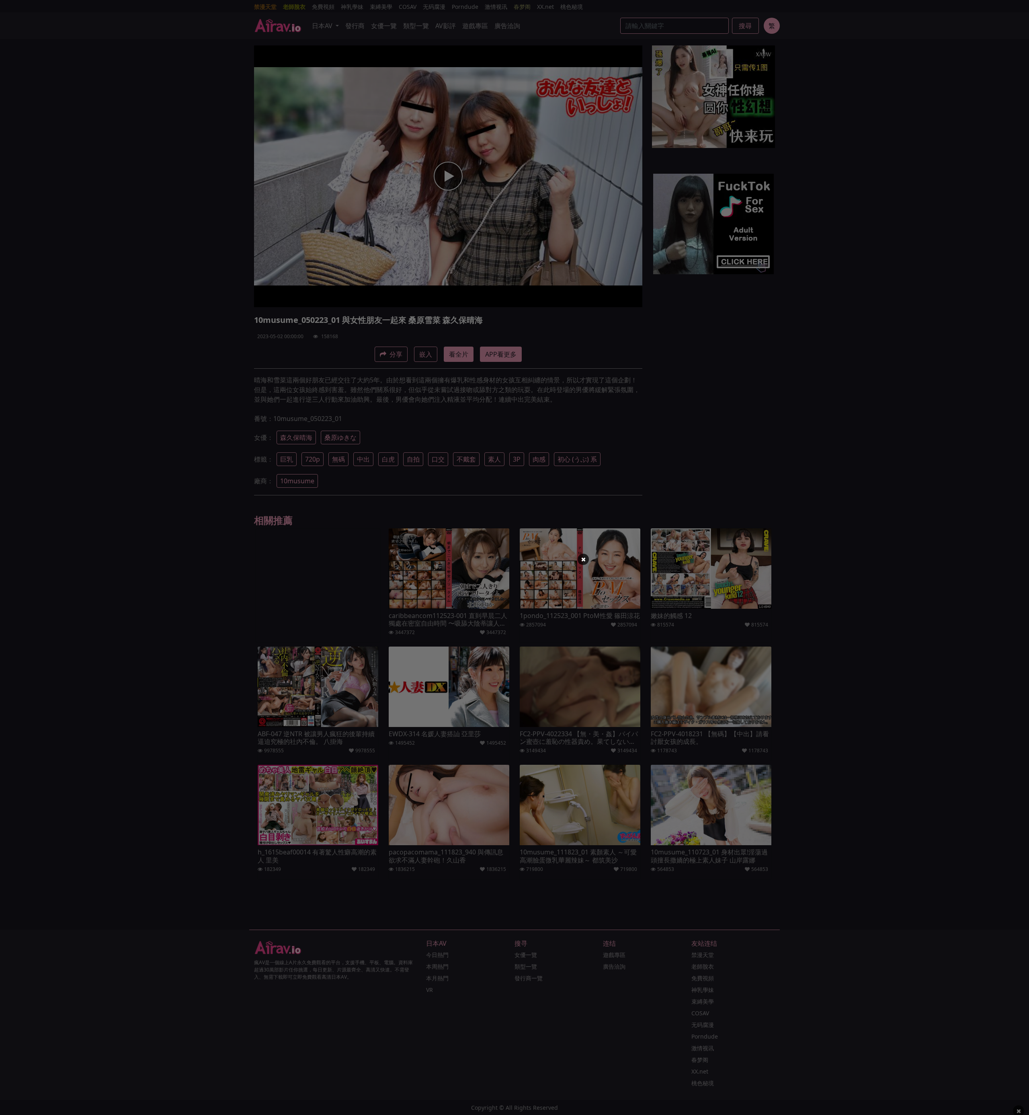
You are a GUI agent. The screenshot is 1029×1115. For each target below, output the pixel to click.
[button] (583, 559)
